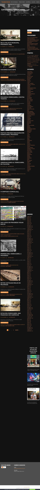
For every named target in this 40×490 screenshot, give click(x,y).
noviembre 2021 (30, 281)
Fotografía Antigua (16, 201)
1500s (27, 55)
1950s (33, 57)
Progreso (23, 54)
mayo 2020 (29, 301)
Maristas (28, 136)
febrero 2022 (29, 278)
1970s (37, 57)
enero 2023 (29, 265)
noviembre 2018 (30, 315)
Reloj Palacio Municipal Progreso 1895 (10, 43)
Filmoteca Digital (22, 1)
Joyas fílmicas (28, 1)
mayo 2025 (29, 232)
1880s (1, 145)
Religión (32, 65)
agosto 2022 (29, 271)
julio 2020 (29, 299)
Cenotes (28, 86)
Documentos (29, 97)
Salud (28, 159)
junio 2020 (29, 300)
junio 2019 (29, 311)
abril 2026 (29, 221)
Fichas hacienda (10, 80)
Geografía (29, 118)
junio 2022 (29, 273)
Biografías (29, 78)
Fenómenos (29, 105)
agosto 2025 (29, 230)
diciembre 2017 (30, 327)
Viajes (28, 170)
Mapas (28, 135)
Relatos (28, 155)
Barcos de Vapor (30, 76)
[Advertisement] (20, 22)
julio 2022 (29, 272)
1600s (29, 55)
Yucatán (16, 236)
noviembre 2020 (30, 294)
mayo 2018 (29, 321)
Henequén (29, 122)
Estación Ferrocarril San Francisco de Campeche (11, 314)
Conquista (29, 92)
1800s (32, 55)
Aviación (28, 75)
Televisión (29, 163)
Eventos (8, 144)
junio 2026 (29, 218)
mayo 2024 (29, 246)
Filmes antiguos (30, 111)
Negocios (29, 143)
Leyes (28, 133)
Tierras (28, 164)
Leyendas (29, 132)
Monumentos (29, 140)
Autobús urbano (30, 72)
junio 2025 (29, 231)
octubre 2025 (29, 228)
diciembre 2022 (30, 266)
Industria (29, 127)
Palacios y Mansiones (31, 145)
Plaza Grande (29, 150)
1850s (37, 55)
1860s (27, 56)
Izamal (32, 62)
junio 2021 (29, 286)
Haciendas (22, 79)
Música (17, 144)
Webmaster (11, 46)
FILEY (28, 110)
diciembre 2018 (30, 314)
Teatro (28, 162)
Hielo (28, 124)
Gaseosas (32, 61)
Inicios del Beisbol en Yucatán (32, 43)
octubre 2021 (29, 283)
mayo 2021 (29, 287)
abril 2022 (29, 276)
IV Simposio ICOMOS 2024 (10, 191)
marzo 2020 (29, 304)
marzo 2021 (29, 290)
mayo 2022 (29, 274)
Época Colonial (30, 99)
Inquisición (29, 131)
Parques (28, 146)
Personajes (29, 149)
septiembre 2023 (30, 256)
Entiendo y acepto (32, 489)
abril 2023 (29, 262)
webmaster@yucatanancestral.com (19, 468)
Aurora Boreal (29, 71)
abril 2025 (29, 234)
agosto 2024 (29, 243)
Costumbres (29, 94)
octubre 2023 (29, 255)
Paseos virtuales (30, 147)
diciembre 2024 (30, 238)
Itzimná (30, 62)
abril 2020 (29, 302)
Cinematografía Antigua (31, 87)
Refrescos (29, 153)
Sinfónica (29, 161)
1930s (2, 109)
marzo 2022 (29, 277)
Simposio (14, 202)
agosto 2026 (29, 216)
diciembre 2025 (30, 225)
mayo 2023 (29, 260)
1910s (4, 295)
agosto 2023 (29, 257)
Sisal (33, 65)
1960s (35, 57)
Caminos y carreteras (31, 84)
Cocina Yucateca (30, 89)
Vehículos (29, 169)
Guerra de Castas (30, 120)
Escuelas (28, 101)
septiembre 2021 (30, 284)
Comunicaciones (9, 173)
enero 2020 (29, 306)
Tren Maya (29, 168)
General (28, 117)
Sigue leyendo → (4, 77)
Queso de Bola (29, 152)
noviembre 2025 (30, 227)
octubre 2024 (29, 241)
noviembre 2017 (30, 328)
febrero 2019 (29, 313)
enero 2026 (29, 224)
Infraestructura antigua (31, 128)
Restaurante (29, 157)
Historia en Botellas (30, 125)
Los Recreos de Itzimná (35, 62)
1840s (36, 55)
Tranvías (14, 108)
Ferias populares (30, 106)
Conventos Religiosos (31, 93)
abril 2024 (29, 248)
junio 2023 (29, 259)
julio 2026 (29, 217)
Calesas (28, 82)
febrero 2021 (29, 291)
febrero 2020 (29, 305)
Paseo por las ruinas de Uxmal (32, 48)
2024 (8, 202)
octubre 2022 (29, 269)
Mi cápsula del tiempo (31, 46)
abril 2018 (29, 322)
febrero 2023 (29, 264)
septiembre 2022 (30, 270)
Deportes (28, 96)
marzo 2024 (29, 249)
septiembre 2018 (30, 318)
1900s (35, 56)
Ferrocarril (9, 54)
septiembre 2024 (30, 242)
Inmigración (29, 129)
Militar (28, 139)
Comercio (29, 90)
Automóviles (29, 73)
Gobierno (29, 119)
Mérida (9, 145)
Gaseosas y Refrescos (31, 114)
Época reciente (29, 100)
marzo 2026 (29, 222)
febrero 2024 (29, 250)
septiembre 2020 (30, 297)
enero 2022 (29, 279)
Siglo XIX (20, 80)
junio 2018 (29, 320)
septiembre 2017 (30, 330)
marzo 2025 (29, 235)
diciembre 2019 (30, 307)
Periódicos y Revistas (31, 148)
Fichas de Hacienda (16, 79)
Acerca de (33, 1)
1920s (28, 57)
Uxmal (37, 65)
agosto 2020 (29, 298)
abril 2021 (29, 288)
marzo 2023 (29, 263)
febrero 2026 (29, 223)
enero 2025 (29, 237)
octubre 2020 (29, 295)
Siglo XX (24, 80)
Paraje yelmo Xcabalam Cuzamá (33, 39)
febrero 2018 (29, 325)
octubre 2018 (29, 316)
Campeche (7, 325)
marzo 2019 (29, 312)
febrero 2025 (29, 236)
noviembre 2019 (30, 308)
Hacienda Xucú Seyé (8, 69)
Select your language (14, 1)
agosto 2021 (29, 285)
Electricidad (29, 98)
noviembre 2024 (30, 239)
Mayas (28, 138)
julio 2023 (29, 258)
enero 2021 (29, 292)
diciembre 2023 (30, 252)
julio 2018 (29, 319)
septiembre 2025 (30, 229)
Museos (28, 141)
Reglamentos (29, 154)
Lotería (28, 134)
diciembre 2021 (30, 280)
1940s (32, 57)
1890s (19, 54)
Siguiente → (17, 330)
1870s (1, 266)
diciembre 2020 (30, 293)
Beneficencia (29, 77)
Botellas (28, 79)
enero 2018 (29, 326)
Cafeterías (29, 80)
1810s (34, 55)
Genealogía (29, 115)
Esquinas (29, 103)
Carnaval (28, 85)
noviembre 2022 (30, 267)
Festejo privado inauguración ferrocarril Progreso (12, 133)
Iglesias (22, 201)
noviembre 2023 (30, 253)
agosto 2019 (29, 309)
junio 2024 (29, 245)
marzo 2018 (29, 323)
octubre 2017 (29, 329)
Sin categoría (29, 160)
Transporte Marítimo (31, 166)
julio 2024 (29, 244)
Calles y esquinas (10, 233)
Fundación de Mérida (31, 113)
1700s (31, 55)
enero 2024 (29, 251)
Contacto (37, 1)
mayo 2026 (29, 220)
